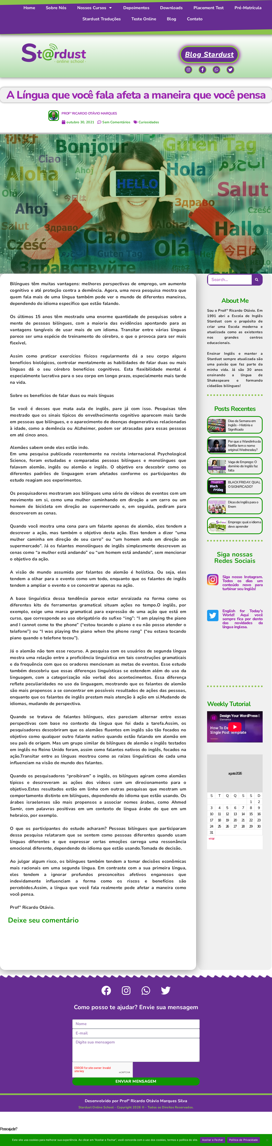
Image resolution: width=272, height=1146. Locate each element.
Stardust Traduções (101, 19)
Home (29, 8)
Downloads (171, 8)
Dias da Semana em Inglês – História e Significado (242, 425)
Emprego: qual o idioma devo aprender (244, 524)
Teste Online (143, 19)
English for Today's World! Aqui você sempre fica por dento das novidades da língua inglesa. (242, 619)
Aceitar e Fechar (212, 1139)
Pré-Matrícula (248, 8)
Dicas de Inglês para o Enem (243, 504)
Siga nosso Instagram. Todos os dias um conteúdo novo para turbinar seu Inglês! (242, 583)
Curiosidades (149, 122)
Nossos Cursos (91, 8)
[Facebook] (106, 990)
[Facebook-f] (202, 70)
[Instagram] (188, 70)
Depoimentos (136, 8)
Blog (171, 19)
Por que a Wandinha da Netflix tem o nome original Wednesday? (244, 445)
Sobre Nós (56, 8)
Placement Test (209, 8)
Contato (195, 19)
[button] (136, 1129)
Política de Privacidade (243, 1139)
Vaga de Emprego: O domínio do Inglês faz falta (243, 466)
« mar (211, 838)
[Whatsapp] (216, 70)
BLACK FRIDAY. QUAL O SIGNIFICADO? (244, 484)
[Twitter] (230, 70)
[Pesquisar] (257, 280)
